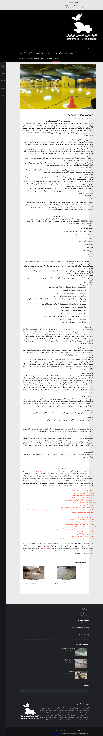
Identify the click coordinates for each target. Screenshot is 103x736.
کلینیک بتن (56, 58)
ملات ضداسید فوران (60, 582)
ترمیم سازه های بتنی (83, 634)
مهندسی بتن (22, 58)
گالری (30, 53)
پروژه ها (36, 53)
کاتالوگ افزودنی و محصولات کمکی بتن (73, 5)
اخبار (3, 67)
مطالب (57, 730)
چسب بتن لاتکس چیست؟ (29, 582)
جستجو (81, 690)
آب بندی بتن (71, 671)
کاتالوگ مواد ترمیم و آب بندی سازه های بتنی (74, 7)
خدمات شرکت (71, 730)
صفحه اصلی (86, 730)
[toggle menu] (21, 48)
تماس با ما (42, 53)
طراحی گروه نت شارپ (56, 733)
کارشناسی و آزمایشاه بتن (71, 53)
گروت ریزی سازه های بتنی (68, 648)
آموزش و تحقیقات (58, 53)
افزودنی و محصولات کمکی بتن (35, 58)
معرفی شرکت (48, 58)
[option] (38, 575)
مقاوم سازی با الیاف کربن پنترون (80, 627)
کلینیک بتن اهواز (23, 53)
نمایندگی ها (50, 53)
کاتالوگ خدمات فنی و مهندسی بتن (72, 2)
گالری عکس (63, 730)
